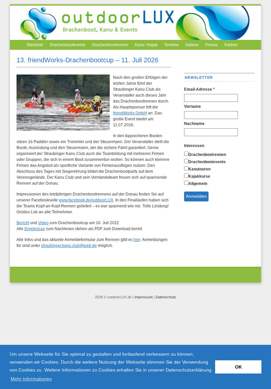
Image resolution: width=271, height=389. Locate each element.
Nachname (194, 123)
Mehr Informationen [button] (31, 378)
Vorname (192, 106)
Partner (231, 45)
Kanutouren (199, 169)
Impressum (144, 297)
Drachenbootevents (67, 45)
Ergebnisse (34, 228)
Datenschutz (166, 297)
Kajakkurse (199, 176)
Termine (171, 45)
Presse (211, 45)
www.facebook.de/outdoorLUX (86, 200)
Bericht (23, 223)
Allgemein (197, 183)
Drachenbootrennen (110, 45)
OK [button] (238, 367)
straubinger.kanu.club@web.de (69, 245)
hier (137, 239)
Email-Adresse (199, 89)
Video (43, 223)
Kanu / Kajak (146, 45)
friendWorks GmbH (130, 113)
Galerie (192, 45)
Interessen (194, 145)
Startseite (34, 45)
